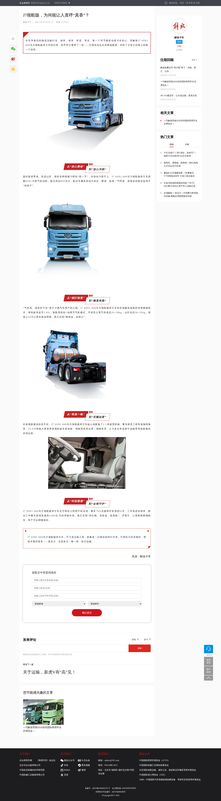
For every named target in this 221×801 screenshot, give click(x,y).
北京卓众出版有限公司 (29, 765)
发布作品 (173, 3)
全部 (193, 60)
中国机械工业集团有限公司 (32, 775)
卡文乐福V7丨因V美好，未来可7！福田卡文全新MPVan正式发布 (180, 154)
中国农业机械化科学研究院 (32, 770)
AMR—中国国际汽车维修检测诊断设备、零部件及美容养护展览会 (170, 779)
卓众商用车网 (25, 760)
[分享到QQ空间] (13, 69)
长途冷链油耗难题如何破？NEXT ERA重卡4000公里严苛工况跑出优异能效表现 (180, 185)
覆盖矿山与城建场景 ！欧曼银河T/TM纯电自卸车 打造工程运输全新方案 (180, 175)
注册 (197, 3)
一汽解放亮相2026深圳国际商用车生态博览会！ (180, 122)
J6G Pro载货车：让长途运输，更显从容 (178, 95)
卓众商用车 (24, 3)
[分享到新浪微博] (13, 59)
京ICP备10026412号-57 (102, 788)
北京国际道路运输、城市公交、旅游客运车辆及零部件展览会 (167, 770)
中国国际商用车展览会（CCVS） (154, 760)
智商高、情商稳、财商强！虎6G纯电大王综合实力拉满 (181, 164)
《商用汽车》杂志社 (46, 760)
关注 (179, 42)
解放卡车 (27, 22)
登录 (191, 3)
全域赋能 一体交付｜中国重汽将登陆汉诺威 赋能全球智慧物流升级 (181, 194)
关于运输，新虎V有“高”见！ (49, 672)
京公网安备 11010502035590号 (124, 788)
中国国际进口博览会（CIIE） (153, 775)
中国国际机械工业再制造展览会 (154, 765)
